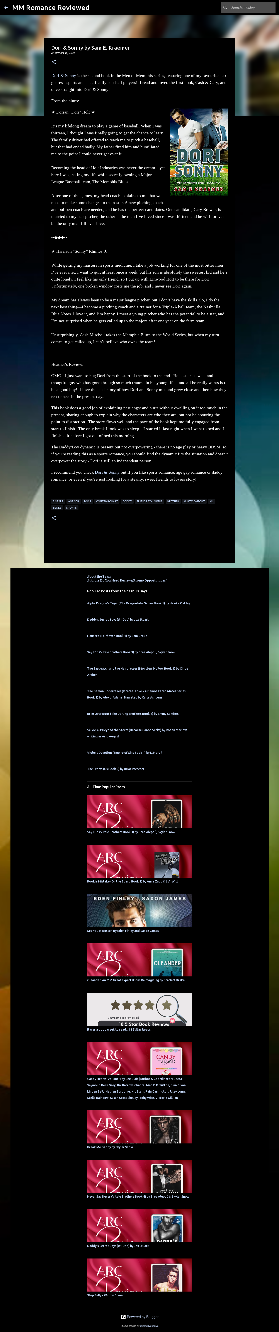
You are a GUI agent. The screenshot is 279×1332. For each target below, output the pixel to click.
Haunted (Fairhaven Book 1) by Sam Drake (117, 636)
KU (211, 501)
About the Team (99, 576)
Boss (87, 501)
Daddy (127, 501)
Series (57, 507)
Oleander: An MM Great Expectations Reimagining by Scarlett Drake (136, 980)
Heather (173, 501)
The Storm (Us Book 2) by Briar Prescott (115, 769)
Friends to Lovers (149, 501)
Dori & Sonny (63, 75)
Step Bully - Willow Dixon (105, 1295)
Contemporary (107, 501)
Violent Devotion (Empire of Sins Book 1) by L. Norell (124, 752)
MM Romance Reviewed (51, 7)
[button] (53, 62)
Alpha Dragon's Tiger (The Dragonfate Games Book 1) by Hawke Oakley (138, 603)
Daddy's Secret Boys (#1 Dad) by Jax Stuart (118, 619)
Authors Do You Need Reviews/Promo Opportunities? (127, 580)
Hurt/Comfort (194, 501)
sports (71, 507)
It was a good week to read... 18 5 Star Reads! (119, 1029)
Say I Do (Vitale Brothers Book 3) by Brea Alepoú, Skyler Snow (131, 652)
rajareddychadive (149, 1326)
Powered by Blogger (142, 1317)
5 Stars (58, 501)
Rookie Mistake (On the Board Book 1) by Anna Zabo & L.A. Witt (132, 881)
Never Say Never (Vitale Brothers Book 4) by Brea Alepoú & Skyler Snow (138, 1196)
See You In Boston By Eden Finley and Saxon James (123, 931)
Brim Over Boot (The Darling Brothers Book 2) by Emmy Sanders (133, 713)
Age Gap (73, 501)
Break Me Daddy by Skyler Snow (110, 1147)
